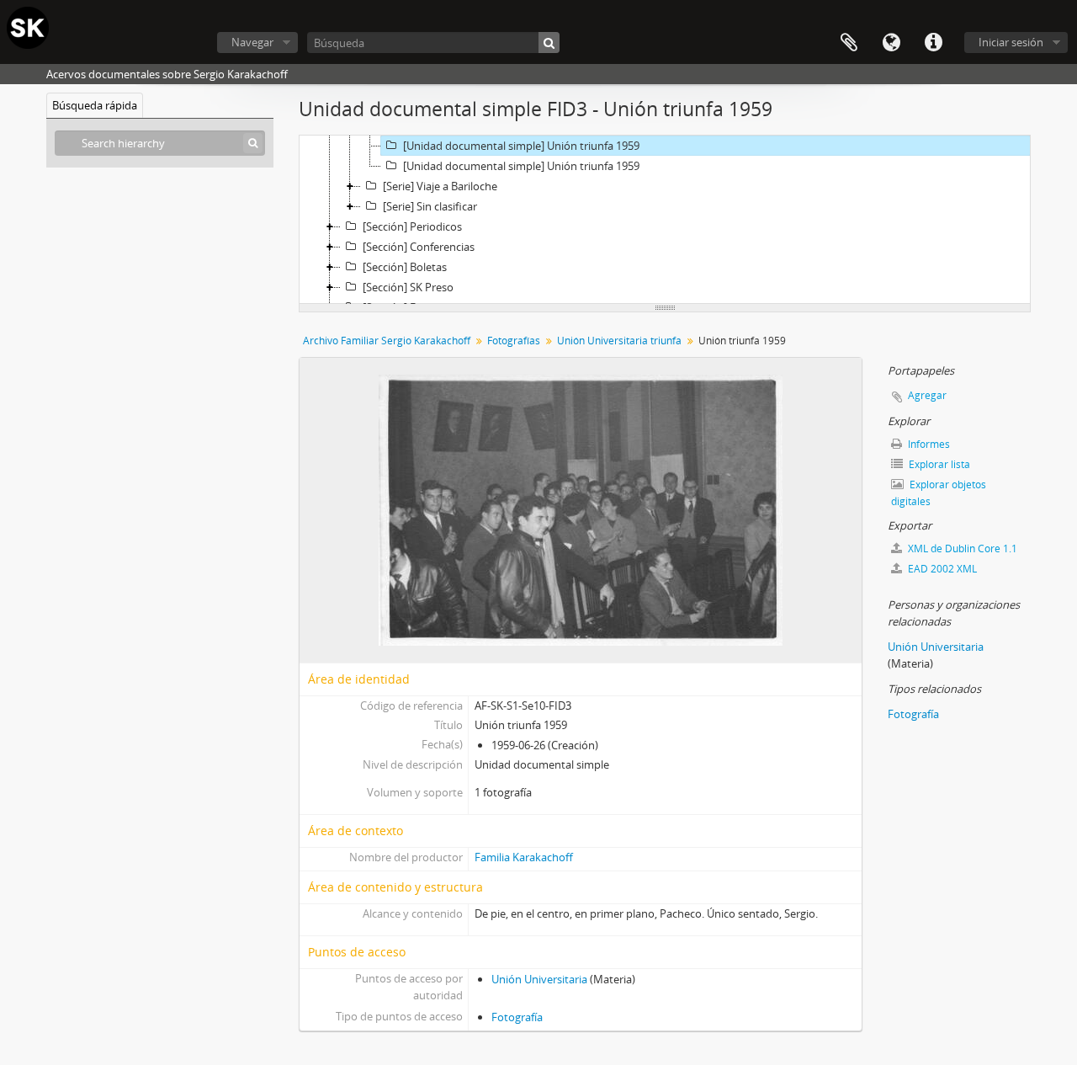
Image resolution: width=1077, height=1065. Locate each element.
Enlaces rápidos (933, 43)
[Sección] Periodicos (412, 226)
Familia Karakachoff (524, 857)
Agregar (927, 395)
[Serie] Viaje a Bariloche (440, 186)
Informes (927, 444)
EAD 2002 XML (941, 569)
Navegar (252, 42)
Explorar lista (938, 464)
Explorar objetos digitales (938, 493)
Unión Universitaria (539, 979)
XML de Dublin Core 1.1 (961, 548)
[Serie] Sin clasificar (430, 206)
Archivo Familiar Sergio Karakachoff (386, 340)
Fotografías (513, 340)
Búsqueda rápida (94, 105)
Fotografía (517, 1017)
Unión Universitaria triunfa (619, 340)
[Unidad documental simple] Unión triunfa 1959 (521, 145)
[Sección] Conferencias (419, 246)
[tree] (665, 220)
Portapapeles (849, 43)
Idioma (891, 43)
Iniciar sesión (1011, 42)
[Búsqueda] (549, 42)
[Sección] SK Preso (408, 287)
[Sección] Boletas (405, 266)
